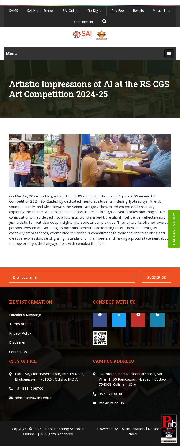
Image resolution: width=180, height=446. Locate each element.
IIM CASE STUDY (174, 229)
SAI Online (70, 10)
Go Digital (94, 10)
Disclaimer (17, 342)
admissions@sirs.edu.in (33, 397)
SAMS (13, 10)
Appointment (83, 21)
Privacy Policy (20, 333)
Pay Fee (118, 10)
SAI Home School (40, 10)
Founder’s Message (25, 314)
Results (138, 10)
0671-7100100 (111, 393)
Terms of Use (20, 323)
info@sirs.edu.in (111, 402)
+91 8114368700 (29, 388)
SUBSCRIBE (156, 277)
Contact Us (18, 351)
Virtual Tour (162, 10)
